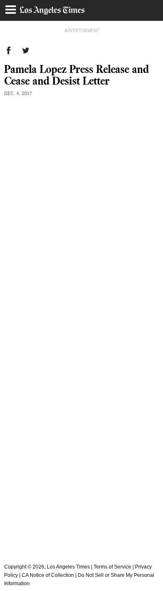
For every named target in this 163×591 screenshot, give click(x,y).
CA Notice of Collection (48, 575)
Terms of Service (112, 567)
